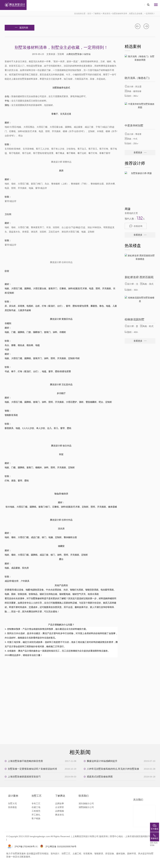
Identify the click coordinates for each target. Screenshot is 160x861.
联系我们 (84, 795)
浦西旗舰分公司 (86, 807)
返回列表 (23, 27)
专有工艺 (36, 803)
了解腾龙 (97, 13)
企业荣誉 (59, 807)
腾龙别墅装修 (75, 54)
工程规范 (36, 811)
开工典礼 (36, 814)
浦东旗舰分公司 (86, 803)
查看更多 (138, 152)
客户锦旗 (36, 818)
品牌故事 (59, 803)
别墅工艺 (37, 795)
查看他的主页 (131, 213)
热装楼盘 (12, 807)
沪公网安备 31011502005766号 (60, 846)
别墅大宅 (12, 803)
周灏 (127, 208)
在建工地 (36, 807)
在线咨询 (138, 226)
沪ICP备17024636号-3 (26, 846)
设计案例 (13, 795)
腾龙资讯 (106, 13)
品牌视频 (59, 811)
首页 (89, 13)
